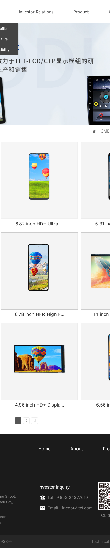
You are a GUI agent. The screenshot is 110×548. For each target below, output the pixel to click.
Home (44, 448)
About (76, 448)
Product (81, 11)
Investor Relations (36, 11)
